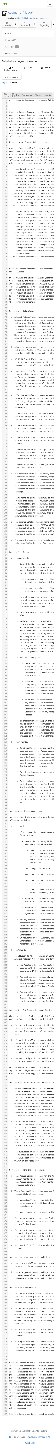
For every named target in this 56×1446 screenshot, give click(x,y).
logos (29, 12)
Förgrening (44, 25)
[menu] (19, 1437)
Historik (47, 95)
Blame (38, 95)
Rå (17, 95)
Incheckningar (10, 68)
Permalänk (27, 95)
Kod (10, 33)
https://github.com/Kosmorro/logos (31, 18)
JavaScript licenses (36, 1437)
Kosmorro (14, 12)
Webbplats (30, 1443)
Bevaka (7, 25)
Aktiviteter (13, 53)
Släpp (12, 46)
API (49, 1437)
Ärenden (12, 40)
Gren (29, 67)
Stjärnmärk (25, 25)
